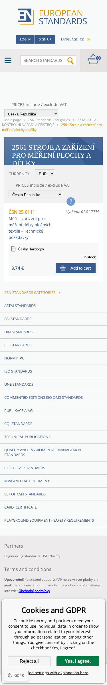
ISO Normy (51, 556)
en (88, 39)
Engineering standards (22, 556)
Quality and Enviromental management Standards (43, 452)
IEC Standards (17, 344)
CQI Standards (18, 423)
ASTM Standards (20, 305)
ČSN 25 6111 (30, 224)
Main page (12, 119)
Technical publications (27, 436)
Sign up (45, 39)
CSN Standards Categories (49, 119)
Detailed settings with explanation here (53, 672)
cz (82, 39)
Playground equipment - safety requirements (49, 520)
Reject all (29, 661)
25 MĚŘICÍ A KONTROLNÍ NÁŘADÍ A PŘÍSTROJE (49, 122)
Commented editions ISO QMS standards (43, 397)
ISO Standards (18, 371)
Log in (25, 39)
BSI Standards (17, 318)
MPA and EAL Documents (27, 480)
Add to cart (80, 268)
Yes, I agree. (78, 661)
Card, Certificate (20, 507)
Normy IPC (14, 358)
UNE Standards (18, 384)
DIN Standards (18, 331)
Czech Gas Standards (24, 467)
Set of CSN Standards (25, 494)
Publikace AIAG (18, 410)
